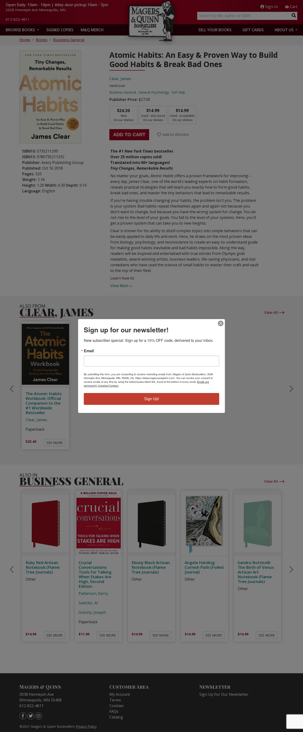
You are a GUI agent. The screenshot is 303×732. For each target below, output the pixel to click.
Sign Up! (151, 399)
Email (89, 351)
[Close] (220, 323)
